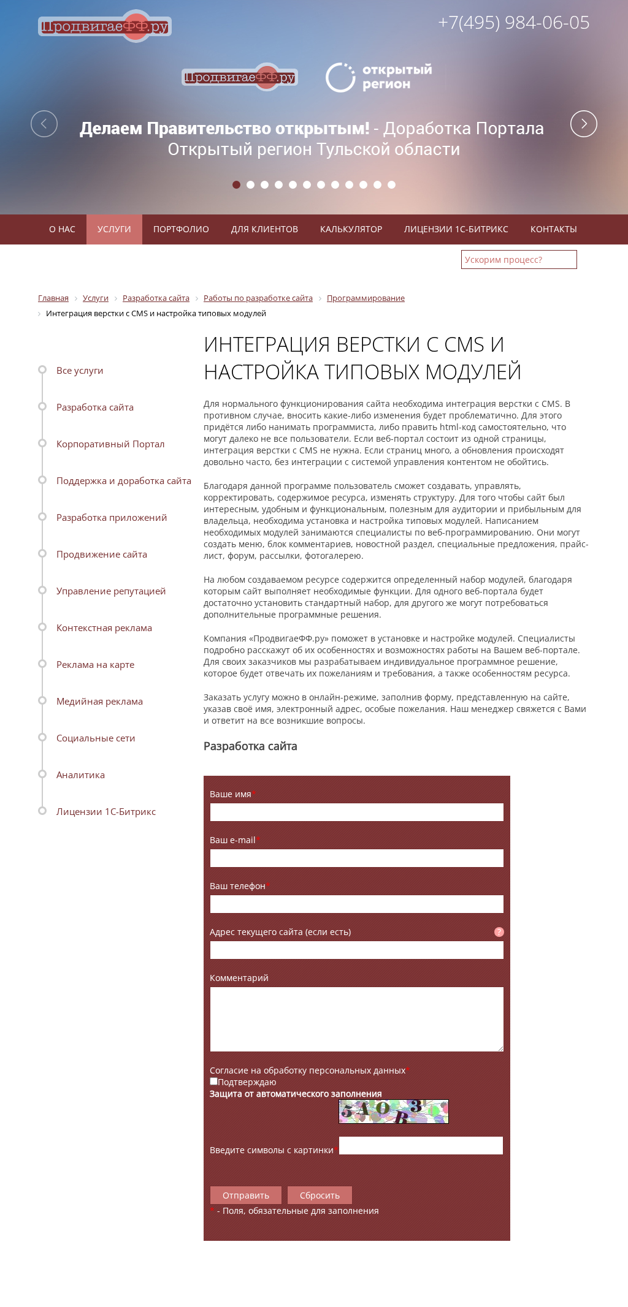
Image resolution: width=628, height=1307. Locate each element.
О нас (62, 229)
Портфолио (181, 229)
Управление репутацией (111, 591)
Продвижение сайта (101, 554)
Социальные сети (96, 738)
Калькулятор (351, 229)
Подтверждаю (247, 1082)
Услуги (114, 229)
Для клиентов (264, 229)
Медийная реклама (99, 701)
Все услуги (80, 370)
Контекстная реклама (104, 627)
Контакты (553, 229)
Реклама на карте (95, 664)
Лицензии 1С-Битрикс (456, 229)
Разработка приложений (111, 517)
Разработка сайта (95, 407)
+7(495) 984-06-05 (514, 21)
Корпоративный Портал (110, 444)
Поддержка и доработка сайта (123, 480)
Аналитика (80, 774)
